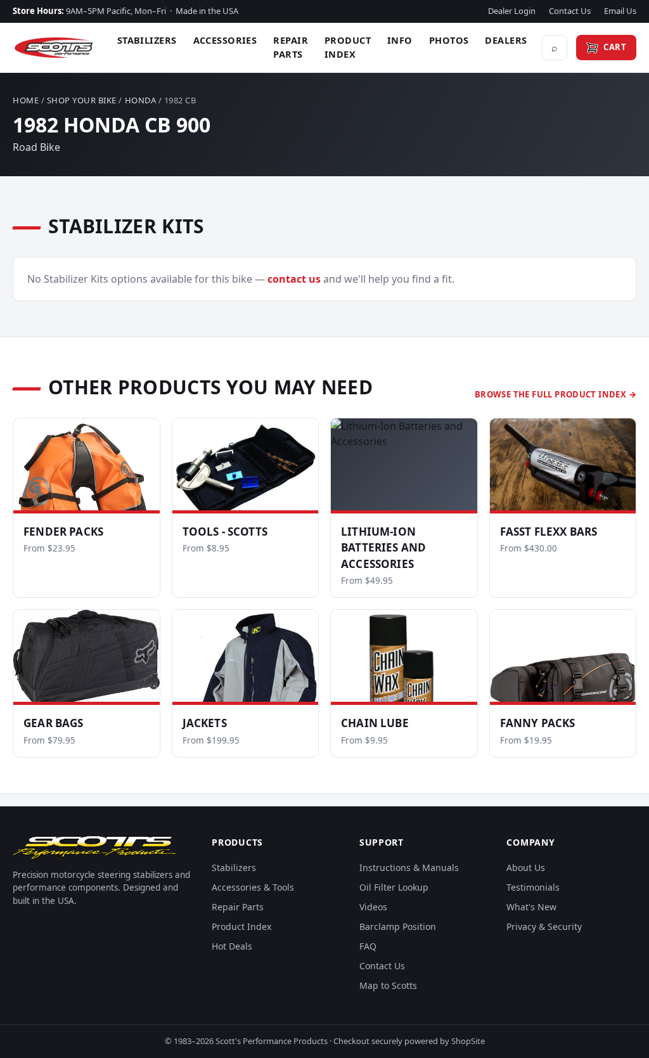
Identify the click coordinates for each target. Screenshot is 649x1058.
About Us (525, 867)
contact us (294, 279)
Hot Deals (232, 946)
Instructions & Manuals (409, 867)
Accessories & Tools (253, 887)
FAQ (367, 946)
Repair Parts (290, 47)
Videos (373, 907)
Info (400, 40)
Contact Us (570, 10)
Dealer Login (512, 10)
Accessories (225, 40)
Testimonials (533, 887)
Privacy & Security (544, 926)
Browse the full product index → (555, 394)
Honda (141, 100)
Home (26, 100)
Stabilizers (147, 40)
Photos (449, 40)
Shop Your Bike (82, 100)
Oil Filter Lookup (393, 887)
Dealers (506, 40)
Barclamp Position (397, 926)
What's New (531, 907)
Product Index (347, 47)
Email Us (620, 10)
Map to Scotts (388, 985)
